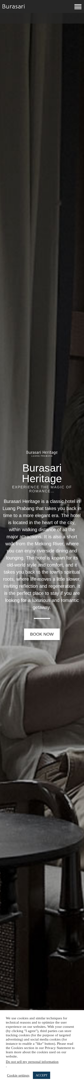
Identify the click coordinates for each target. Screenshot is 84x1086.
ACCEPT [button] (41, 1075)
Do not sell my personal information (32, 1062)
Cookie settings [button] (18, 1075)
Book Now (42, 634)
